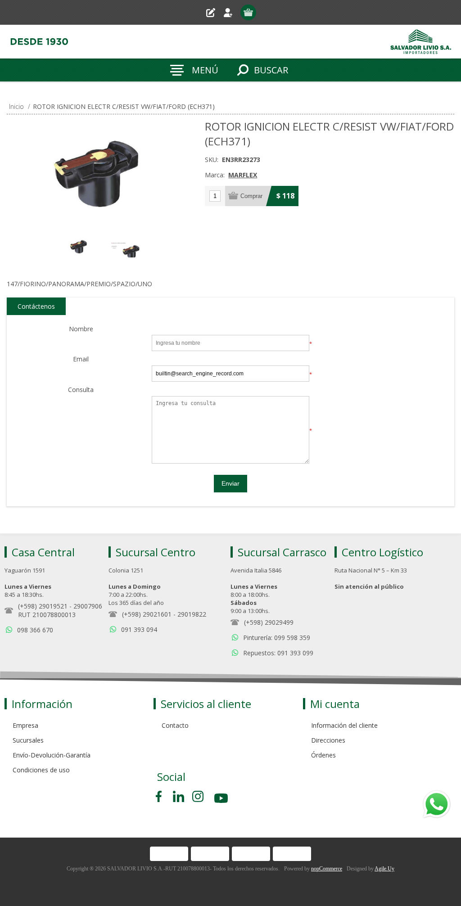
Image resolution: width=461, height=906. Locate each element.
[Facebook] (160, 796)
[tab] (36, 306)
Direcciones (328, 740)
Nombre (81, 329)
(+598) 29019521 (43, 606)
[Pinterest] (178, 796)
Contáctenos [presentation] (36, 306)
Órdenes (323, 755)
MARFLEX (242, 175)
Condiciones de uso (41, 770)
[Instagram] (197, 796)
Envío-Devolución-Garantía (51, 755)
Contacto (175, 725)
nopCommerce (326, 868)
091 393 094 (139, 629)
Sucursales (28, 740)
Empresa (25, 725)
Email (81, 359)
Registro (214, 12)
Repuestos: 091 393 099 (278, 653)
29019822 (191, 614)
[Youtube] (222, 799)
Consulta (81, 390)
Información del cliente (344, 725)
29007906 (87, 606)
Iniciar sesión (232, 12)
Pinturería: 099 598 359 (276, 637)
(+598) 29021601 (147, 614)
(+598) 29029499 (269, 622)
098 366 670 (35, 630)
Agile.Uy (384, 868)
